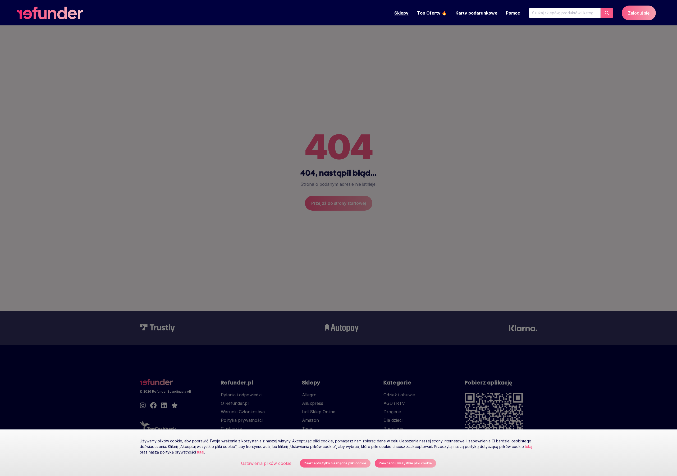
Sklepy (401, 13)
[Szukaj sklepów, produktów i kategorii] (607, 13)
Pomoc (513, 13)
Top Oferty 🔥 (432, 13)
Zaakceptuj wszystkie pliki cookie (405, 463)
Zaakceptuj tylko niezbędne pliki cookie (335, 463)
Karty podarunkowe (476, 13)
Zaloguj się (638, 13)
